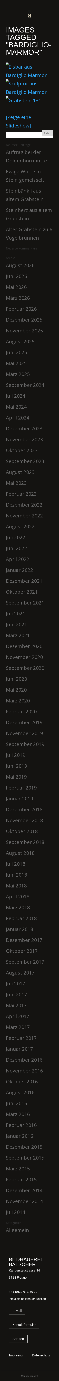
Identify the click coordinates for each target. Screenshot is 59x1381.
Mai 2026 (16, 287)
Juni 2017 (16, 994)
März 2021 (18, 635)
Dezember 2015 (24, 1146)
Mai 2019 (16, 776)
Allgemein (17, 1230)
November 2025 (24, 330)
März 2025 (18, 374)
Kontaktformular (24, 1325)
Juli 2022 (15, 537)
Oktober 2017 (22, 950)
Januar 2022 (19, 570)
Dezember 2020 (24, 646)
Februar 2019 (21, 787)
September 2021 (25, 602)
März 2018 (18, 907)
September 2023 (25, 461)
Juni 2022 (16, 548)
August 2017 (20, 972)
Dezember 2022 (24, 504)
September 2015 (25, 1157)
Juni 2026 (16, 276)
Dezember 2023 (24, 428)
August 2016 (20, 1092)
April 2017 (17, 1016)
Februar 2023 (21, 493)
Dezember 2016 (24, 1059)
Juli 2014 (15, 1212)
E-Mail (17, 1311)
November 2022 (24, 515)
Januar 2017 (19, 1048)
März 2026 (18, 298)
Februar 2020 (21, 711)
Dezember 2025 (24, 319)
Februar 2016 (21, 1125)
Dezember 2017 (24, 940)
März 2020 (18, 700)
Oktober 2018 (22, 831)
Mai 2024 (16, 406)
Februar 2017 (21, 1038)
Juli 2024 (15, 395)
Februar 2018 (21, 918)
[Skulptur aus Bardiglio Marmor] (29, 87)
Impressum (17, 1355)
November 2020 (24, 657)
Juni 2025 (16, 352)
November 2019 (24, 733)
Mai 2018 (16, 885)
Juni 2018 (16, 874)
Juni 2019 (16, 765)
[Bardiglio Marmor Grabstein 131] (29, 100)
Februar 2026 (21, 308)
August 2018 (20, 853)
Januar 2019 (19, 798)
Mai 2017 (16, 1005)
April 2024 (17, 417)
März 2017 (18, 1027)
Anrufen (18, 1339)
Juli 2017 (15, 983)
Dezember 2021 (24, 580)
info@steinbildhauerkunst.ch (27, 1299)
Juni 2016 (16, 1103)
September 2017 (25, 961)
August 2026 (20, 265)
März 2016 (18, 1114)
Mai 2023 (16, 483)
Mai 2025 (16, 363)
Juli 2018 (15, 863)
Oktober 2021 (22, 591)
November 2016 (24, 1070)
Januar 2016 (19, 1136)
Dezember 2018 (24, 809)
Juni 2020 (16, 678)
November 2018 (24, 820)
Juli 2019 (15, 755)
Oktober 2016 (22, 1081)
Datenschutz (41, 1355)
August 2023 (20, 472)
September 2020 (25, 668)
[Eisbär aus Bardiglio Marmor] (29, 70)
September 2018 (25, 842)
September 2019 (25, 744)
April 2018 (17, 896)
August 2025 (20, 341)
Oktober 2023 (22, 450)
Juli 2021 (15, 613)
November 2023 (24, 439)
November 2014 (24, 1201)
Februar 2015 (21, 1179)
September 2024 (25, 385)
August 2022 (20, 526)
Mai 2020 (16, 689)
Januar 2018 (19, 929)
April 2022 (17, 559)
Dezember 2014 (24, 1190)
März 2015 (18, 1168)
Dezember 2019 (24, 722)
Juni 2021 (16, 624)
